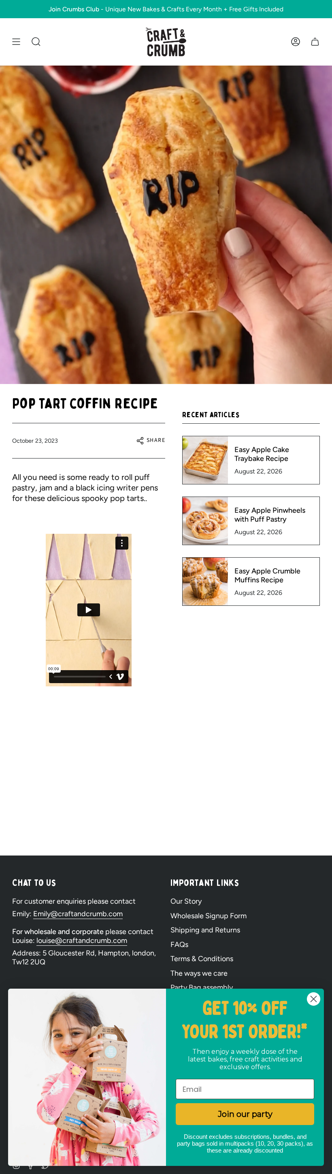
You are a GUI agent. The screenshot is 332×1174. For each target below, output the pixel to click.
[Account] (295, 42)
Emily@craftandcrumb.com (78, 913)
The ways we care (199, 973)
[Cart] (315, 42)
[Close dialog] (313, 999)
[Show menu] (16, 42)
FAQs (179, 944)
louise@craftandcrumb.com (81, 940)
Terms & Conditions (201, 958)
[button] (36, 42)
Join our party (245, 1114)
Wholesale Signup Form (208, 915)
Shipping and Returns (205, 930)
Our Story (186, 901)
